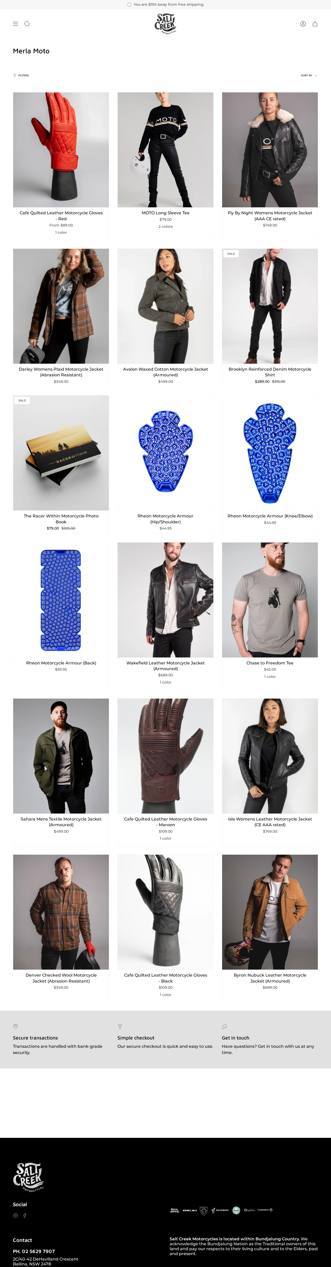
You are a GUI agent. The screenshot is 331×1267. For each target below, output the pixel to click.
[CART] (315, 23)
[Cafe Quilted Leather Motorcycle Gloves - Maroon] (165, 756)
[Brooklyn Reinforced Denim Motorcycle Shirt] (270, 306)
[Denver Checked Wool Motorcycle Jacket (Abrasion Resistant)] (61, 912)
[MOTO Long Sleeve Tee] (165, 149)
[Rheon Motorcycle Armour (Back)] (61, 600)
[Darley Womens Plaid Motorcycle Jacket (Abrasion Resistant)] (61, 306)
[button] (27, 23)
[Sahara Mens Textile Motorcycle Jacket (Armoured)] (61, 756)
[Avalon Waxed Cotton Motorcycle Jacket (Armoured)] (165, 306)
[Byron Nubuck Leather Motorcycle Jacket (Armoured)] (270, 912)
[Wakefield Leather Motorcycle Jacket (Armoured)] (165, 600)
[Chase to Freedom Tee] (270, 600)
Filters (23, 75)
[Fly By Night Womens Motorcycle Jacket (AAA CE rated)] (270, 149)
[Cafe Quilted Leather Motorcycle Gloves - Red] (61, 149)
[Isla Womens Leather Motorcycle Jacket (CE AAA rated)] (270, 756)
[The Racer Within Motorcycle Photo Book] (61, 453)
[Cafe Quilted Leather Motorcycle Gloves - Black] (165, 912)
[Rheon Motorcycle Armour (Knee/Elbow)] (270, 453)
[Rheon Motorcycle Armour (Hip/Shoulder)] (165, 453)
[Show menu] (15, 23)
